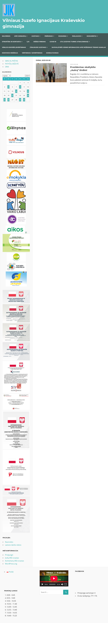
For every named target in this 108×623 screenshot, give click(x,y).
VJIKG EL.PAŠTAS (11, 61)
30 (24, 100)
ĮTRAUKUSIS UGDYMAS (38, 47)
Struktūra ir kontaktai (11, 41)
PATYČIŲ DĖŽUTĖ (12, 64)
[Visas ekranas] (66, 584)
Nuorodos (9, 542)
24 (28, 95)
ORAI (7, 67)
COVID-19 (53, 41)
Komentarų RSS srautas (14, 561)
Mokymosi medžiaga (10, 53)
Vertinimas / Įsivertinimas (32, 53)
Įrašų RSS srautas (12, 558)
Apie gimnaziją (20, 36)
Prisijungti (9, 555)
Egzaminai (62, 36)
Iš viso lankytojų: (84, 596)
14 (16, 91)
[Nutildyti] (62, 584)
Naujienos (6, 36)
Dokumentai (91, 36)
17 (28, 91)
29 (20, 100)
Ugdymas (35, 36)
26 (8, 100)
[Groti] (42, 584)
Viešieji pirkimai (39, 41)
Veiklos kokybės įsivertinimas (14, 47)
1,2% (28, 41)
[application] (54, 578)
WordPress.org (11, 564)
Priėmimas (49, 36)
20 (12, 95)
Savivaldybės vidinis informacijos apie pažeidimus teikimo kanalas (79, 47)
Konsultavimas (52, 53)
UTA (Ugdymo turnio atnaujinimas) (74, 41)
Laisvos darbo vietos (13, 545)
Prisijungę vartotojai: (86, 593)
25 (4, 100)
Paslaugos (76, 36)
